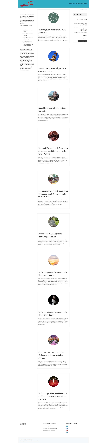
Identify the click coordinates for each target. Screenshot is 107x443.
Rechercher (82, 41)
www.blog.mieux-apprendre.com (49, 430)
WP (25, 440)
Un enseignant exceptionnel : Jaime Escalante (80, 24)
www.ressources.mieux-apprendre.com (50, 428)
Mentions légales (23, 424)
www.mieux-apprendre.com (48, 426)
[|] (27, 4)
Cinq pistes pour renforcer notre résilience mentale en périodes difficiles (51, 355)
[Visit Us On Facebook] (76, 428)
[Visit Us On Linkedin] (76, 432)
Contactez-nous (23, 423)
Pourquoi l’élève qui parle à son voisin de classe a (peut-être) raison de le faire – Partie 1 (53, 194)
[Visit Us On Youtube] (76, 430)
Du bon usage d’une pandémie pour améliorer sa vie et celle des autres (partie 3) (52, 396)
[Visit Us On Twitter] (76, 426)
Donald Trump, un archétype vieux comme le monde (80, 28)
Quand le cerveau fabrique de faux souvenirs (80, 33)
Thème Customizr (35, 440)
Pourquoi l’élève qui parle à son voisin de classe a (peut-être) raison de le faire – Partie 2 (53, 151)
